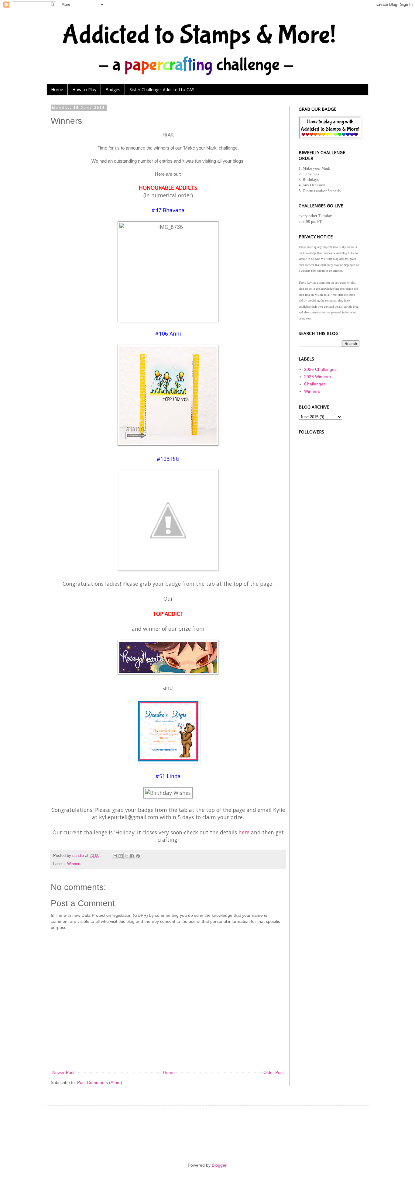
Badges (112, 89)
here (243, 832)
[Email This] (115, 856)
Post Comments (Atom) (99, 1082)
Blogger (219, 1165)
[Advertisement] (329, 525)
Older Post (273, 1072)
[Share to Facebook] (132, 856)
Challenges (315, 383)
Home (57, 89)
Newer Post (63, 1072)
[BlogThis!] (121, 856)
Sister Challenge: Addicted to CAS (161, 89)
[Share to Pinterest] (138, 856)
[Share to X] (126, 856)
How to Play (84, 89)
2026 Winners (317, 376)
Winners (74, 864)
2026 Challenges (320, 369)
